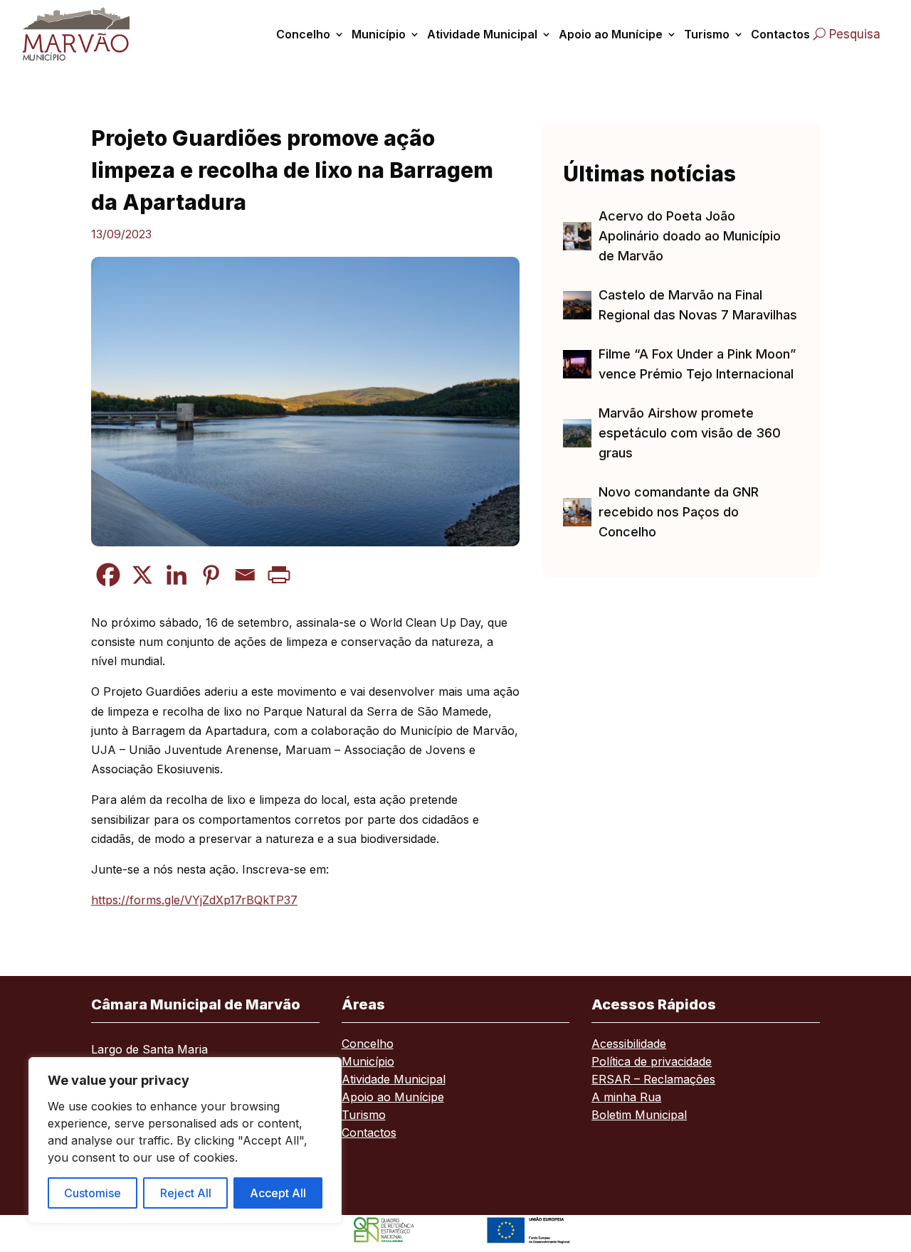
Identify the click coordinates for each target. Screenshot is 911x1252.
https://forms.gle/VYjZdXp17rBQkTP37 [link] (194, 900)
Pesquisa (854, 34)
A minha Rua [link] (626, 1098)
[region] (185, 1140)
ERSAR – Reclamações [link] (653, 1080)
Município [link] (379, 34)
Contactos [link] (780, 34)
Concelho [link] (303, 34)
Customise (92, 1193)
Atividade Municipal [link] (482, 34)
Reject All (185, 1193)
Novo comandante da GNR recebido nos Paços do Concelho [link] (679, 511)
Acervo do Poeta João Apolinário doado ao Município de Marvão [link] (690, 235)
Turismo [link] (707, 34)
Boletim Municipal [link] (639, 1116)
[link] (80, 33)
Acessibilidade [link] (628, 1045)
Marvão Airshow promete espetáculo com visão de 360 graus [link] (690, 432)
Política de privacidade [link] (651, 1062)
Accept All (278, 1193)
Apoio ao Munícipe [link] (611, 34)
